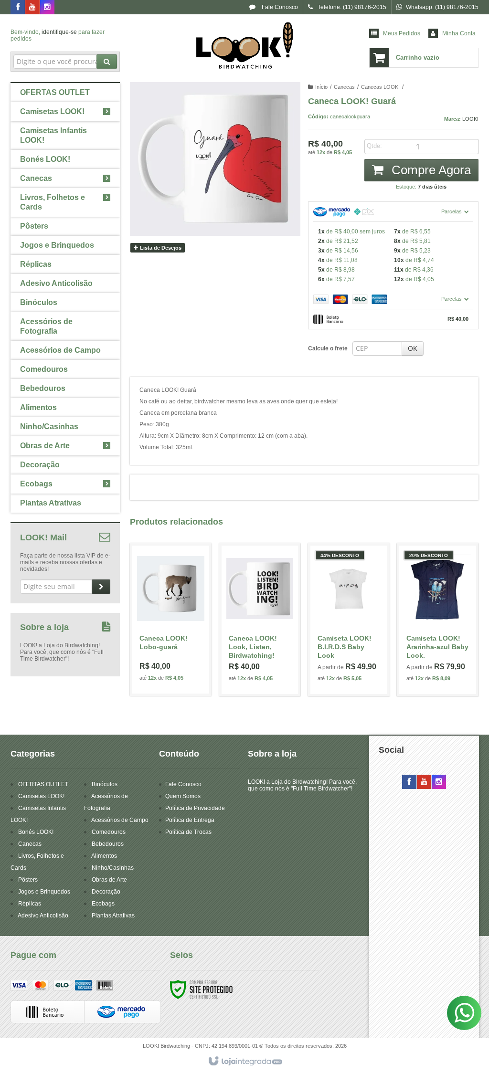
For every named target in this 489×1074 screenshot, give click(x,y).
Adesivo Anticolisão (43, 915)
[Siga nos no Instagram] (47, 7)
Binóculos (104, 784)
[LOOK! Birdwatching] (244, 46)
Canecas (344, 87)
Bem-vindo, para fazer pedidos (58, 35)
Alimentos (104, 856)
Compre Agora (429, 170)
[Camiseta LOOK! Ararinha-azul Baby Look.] (437, 620)
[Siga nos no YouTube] (424, 782)
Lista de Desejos (159, 248)
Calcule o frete (328, 348)
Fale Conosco (279, 7)
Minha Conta (459, 33)
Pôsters (28, 879)
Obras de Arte (109, 879)
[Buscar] (106, 61)
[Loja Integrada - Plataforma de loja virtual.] (245, 1062)
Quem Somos (183, 796)
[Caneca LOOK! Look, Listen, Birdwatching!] (260, 620)
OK (412, 348)
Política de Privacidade (195, 808)
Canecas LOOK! (380, 87)
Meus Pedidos (401, 33)
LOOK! (470, 119)
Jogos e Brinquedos (44, 891)
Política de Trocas (188, 832)
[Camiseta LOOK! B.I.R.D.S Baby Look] (348, 620)
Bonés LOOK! (35, 832)
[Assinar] (101, 586)
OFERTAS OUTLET (43, 784)
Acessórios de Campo (120, 820)
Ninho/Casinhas (113, 867)
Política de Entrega (189, 820)
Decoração (106, 891)
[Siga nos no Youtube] (32, 7)
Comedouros (109, 832)
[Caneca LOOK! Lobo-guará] (170, 620)
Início (321, 87)
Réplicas (29, 903)
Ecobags (103, 903)
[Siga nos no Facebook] (18, 7)
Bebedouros (108, 844)
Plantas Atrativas (113, 915)
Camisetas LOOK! (41, 796)
